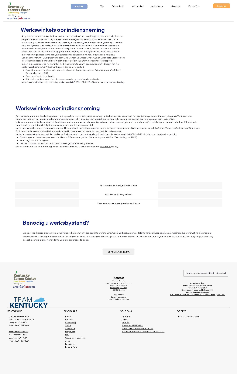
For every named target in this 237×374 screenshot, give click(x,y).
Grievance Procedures (75, 338)
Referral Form (71, 347)
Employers (70, 331)
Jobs (67, 341)
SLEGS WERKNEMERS (132, 325)
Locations (69, 344)
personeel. (111, 82)
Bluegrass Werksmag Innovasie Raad (197, 285)
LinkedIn (125, 319)
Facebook (126, 316)
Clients (68, 325)
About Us (69, 319)
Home (68, 316)
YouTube (125, 322)
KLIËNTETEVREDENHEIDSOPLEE (137, 328)
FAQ (67, 334)
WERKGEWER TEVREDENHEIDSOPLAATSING (143, 331)
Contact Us (70, 328)
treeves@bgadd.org (118, 288)
